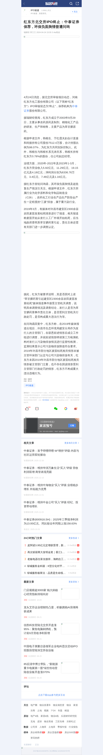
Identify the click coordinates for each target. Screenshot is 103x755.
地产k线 (34, 716)
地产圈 (33, 705)
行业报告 (73, 727)
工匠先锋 (59, 721)
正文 (37, 745)
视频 (46, 710)
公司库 (33, 727)
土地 (39, 710)
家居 (75, 705)
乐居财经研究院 (69, 716)
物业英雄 (48, 721)
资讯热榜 (35, 738)
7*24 (53, 710)
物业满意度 (58, 705)
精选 (67, 710)
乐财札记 (71, 721)
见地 (32, 721)
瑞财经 (27, 32)
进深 (39, 721)
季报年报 (62, 727)
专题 (60, 710)
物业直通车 (45, 705)
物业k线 (55, 716)
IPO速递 (29, 385)
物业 (69, 705)
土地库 (52, 727)
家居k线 (45, 716)
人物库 (43, 727)
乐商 (32, 710)
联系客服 (46, 400)
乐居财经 (27, 745)
